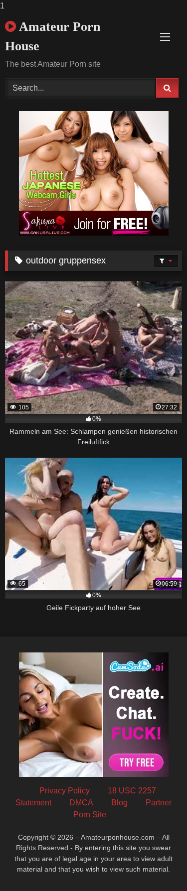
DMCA (81, 802)
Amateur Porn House (52, 36)
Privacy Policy (64, 790)
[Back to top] (156, 863)
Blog (119, 802)
